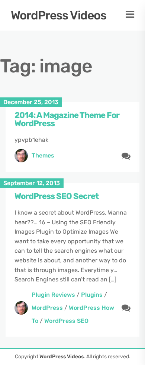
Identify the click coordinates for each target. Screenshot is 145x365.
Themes (43, 155)
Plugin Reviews (53, 294)
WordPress (47, 307)
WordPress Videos (58, 15)
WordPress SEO (66, 320)
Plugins (92, 294)
